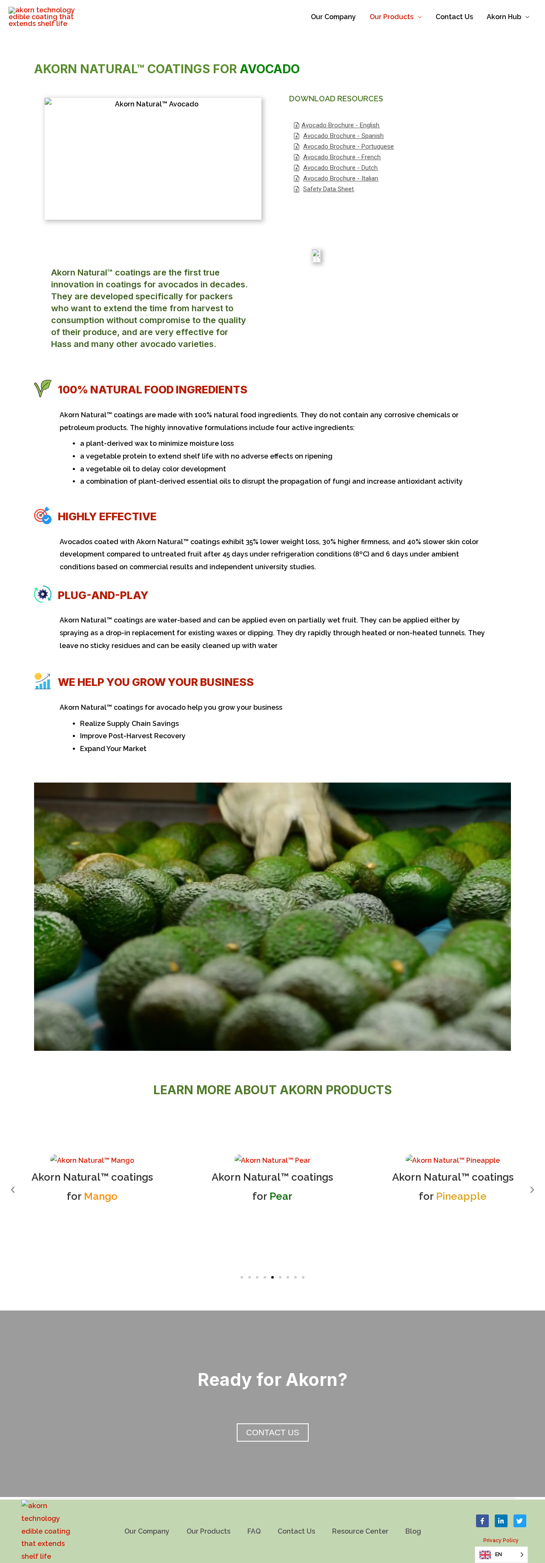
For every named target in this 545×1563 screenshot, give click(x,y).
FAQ (254, 1531)
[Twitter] (519, 1520)
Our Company (333, 17)
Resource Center (360, 1531)
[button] (242, 1277)
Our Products (391, 17)
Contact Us (454, 17)
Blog (413, 1531)
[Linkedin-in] (501, 1520)
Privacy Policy (501, 1540)
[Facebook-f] (482, 1520)
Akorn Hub (504, 17)
